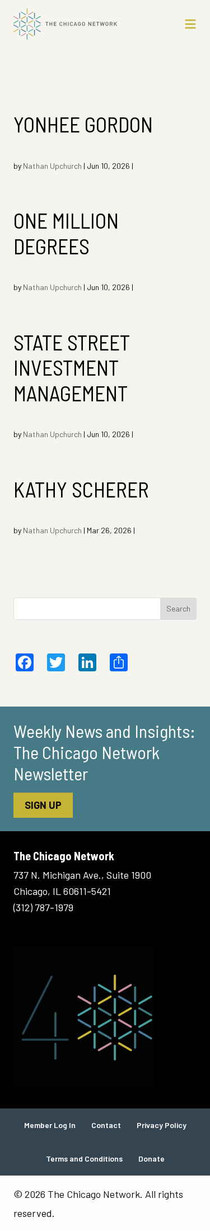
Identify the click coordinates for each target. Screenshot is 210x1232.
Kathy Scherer (81, 489)
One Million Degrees (66, 233)
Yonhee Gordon (83, 124)
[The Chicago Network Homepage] (80, 24)
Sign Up (43, 805)
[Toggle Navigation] (190, 24)
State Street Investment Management (71, 367)
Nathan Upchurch (52, 165)
